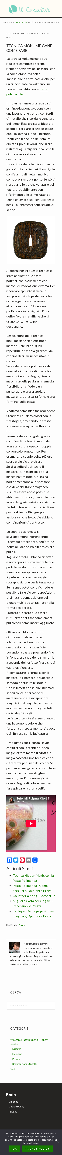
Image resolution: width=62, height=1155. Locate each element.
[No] (58, 1142)
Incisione (17, 1053)
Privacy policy (37, 1148)
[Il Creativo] (31, 8)
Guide (22, 925)
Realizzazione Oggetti (24, 1063)
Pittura (16, 1058)
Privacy (13, 1111)
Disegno (16, 1048)
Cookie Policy (16, 1106)
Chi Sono (13, 1101)
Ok (15, 1148)
